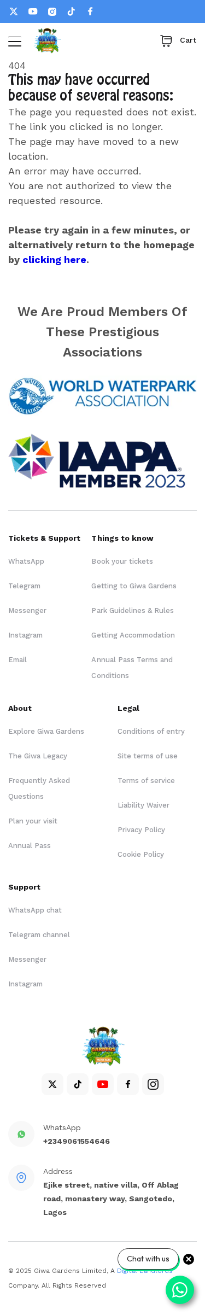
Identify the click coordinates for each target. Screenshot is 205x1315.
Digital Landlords (145, 1271)
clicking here (54, 259)
